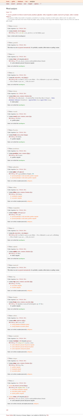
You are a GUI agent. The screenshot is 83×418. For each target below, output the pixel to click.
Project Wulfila (9, 415)
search (13, 4)
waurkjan (15, 341)
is (10, 16)
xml (7, 410)
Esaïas (15, 135)
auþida (15, 251)
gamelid (14, 15)
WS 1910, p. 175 (13, 61)
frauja (14, 302)
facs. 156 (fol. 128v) (21, 28)
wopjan (15, 212)
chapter (30, 4)
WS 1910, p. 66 (13, 79)
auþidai (55, 15)
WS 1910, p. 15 (13, 253)
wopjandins (49, 15)
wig (64, 15)
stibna (44, 15)
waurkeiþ (76, 15)
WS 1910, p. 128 (13, 365)
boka (14, 96)
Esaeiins (29, 15)
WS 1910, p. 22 (13, 98)
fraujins (67, 15)
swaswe (10, 15)
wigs (14, 281)
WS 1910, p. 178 (13, 214)
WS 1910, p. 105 (13, 155)
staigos (8, 16)
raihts (14, 320)
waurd (15, 116)
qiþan (14, 172)
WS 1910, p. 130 (13, 194)
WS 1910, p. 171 (13, 343)
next (25, 4)
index (7, 4)
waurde (25, 15)
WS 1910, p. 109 (13, 322)
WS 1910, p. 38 (13, 304)
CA (6, 14)
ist (17, 15)
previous (19, 4)
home (7, 1)
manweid (60, 15)
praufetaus (34, 15)
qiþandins (39, 15)
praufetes (15, 153)
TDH (47, 415)
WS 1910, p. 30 (13, 137)
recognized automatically (24, 47)
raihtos (71, 15)
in (18, 15)
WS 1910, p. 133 (13, 33)
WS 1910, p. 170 (13, 118)
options (36, 4)
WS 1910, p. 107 (13, 174)
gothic (13, 1)
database (20, 1)
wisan (14, 59)
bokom (21, 15)
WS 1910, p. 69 (13, 387)
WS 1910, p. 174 (13, 283)
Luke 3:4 (9, 12)
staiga (14, 363)
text (26, 1)
